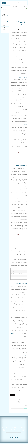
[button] (18, 2)
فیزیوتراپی (4, 429)
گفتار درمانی (4, 430)
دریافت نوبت (23, 430)
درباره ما (23, 431)
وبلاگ (23, 432)
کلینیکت (26, 320)
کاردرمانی (4, 431)
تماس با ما (24, 429)
